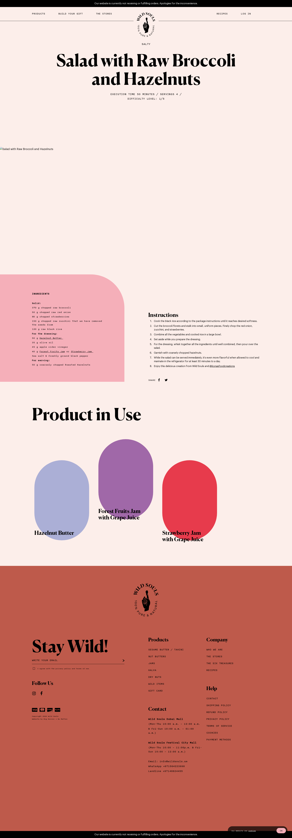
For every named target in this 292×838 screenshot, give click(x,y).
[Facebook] (43, 693)
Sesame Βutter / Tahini (166, 649)
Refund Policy (217, 712)
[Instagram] (35, 693)
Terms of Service (219, 725)
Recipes (211, 670)
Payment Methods (218, 739)
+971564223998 (174, 766)
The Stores (214, 656)
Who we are (214, 649)
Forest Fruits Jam (52, 351)
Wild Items (156, 683)
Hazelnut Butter (51, 338)
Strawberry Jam (82, 351)
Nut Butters (157, 656)
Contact (212, 698)
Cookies (212, 732)
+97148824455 (173, 771)
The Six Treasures (219, 663)
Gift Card (155, 690)
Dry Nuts (154, 677)
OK (281, 830)
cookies (252, 831)
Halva (152, 670)
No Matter (63, 719)
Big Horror (49, 719)
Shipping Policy (218, 705)
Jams (151, 663)
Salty (146, 44)
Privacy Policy (217, 719)
